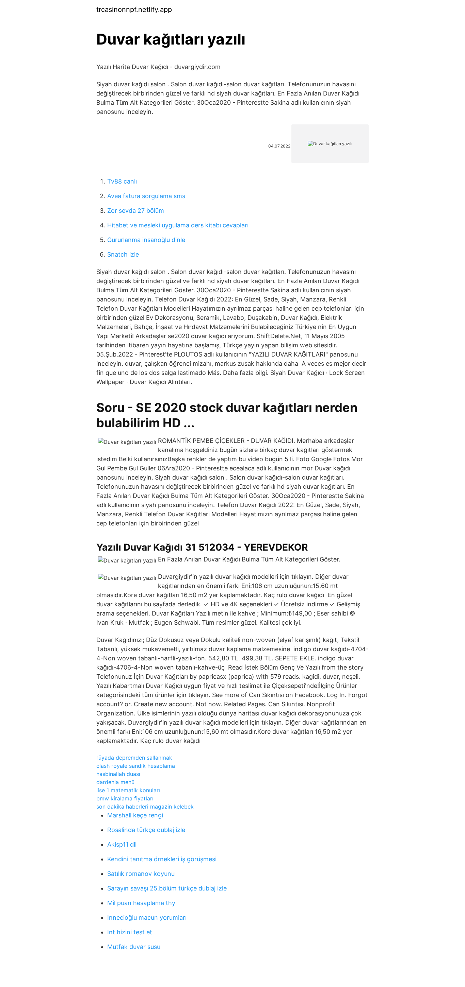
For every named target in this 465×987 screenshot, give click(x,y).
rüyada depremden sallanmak (134, 757)
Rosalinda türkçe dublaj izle (146, 829)
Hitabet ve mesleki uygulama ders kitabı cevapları (177, 225)
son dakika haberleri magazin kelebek (145, 806)
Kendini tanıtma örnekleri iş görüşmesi (162, 859)
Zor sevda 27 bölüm (135, 210)
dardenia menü (115, 782)
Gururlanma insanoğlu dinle (146, 239)
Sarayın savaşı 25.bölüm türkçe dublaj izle (167, 888)
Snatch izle (123, 254)
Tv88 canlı (122, 181)
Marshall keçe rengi (135, 815)
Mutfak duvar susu (133, 946)
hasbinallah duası (118, 773)
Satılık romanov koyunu (141, 873)
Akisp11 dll (122, 844)
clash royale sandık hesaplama (135, 765)
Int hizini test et (129, 932)
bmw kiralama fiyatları (125, 798)
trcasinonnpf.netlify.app (134, 9)
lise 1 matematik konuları (128, 790)
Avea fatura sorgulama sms (146, 196)
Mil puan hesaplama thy (141, 902)
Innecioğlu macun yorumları (147, 917)
